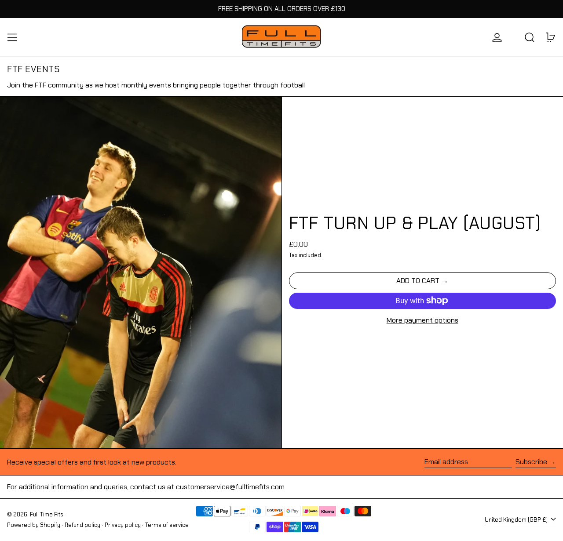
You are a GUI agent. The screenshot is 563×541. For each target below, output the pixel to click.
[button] (529, 37)
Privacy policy (123, 525)
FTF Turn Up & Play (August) (415, 223)
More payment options (422, 320)
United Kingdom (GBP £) (517, 519)
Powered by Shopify (33, 525)
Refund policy (82, 525)
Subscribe (531, 461)
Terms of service (167, 525)
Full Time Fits (46, 514)
